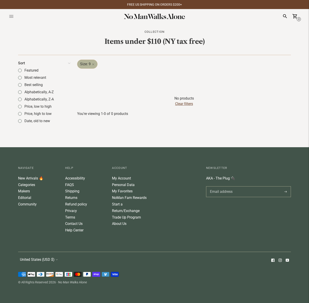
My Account (121, 178)
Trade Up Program (126, 217)
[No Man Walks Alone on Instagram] (280, 260)
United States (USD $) (37, 259)
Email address (220, 186)
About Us (119, 223)
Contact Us (74, 223)
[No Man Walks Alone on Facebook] (273, 260)
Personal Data (123, 185)
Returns (71, 198)
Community (27, 204)
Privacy (71, 211)
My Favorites (122, 191)
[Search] (285, 16)
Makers (24, 191)
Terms (70, 217)
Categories (26, 185)
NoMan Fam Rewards (129, 198)
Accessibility (75, 178)
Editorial (24, 198)
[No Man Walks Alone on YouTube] (287, 260)
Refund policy (76, 204)
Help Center (74, 230)
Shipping (72, 191)
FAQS (69, 185)
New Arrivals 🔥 (30, 178)
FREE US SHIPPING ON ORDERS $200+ (154, 4)
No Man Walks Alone (72, 282)
